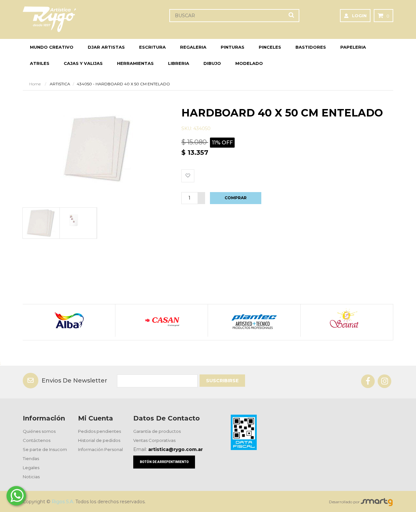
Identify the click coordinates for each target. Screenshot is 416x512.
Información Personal (100, 449)
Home (35, 83)
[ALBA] (68, 320)
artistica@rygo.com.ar (175, 449)
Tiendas (31, 458)
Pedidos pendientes (99, 431)
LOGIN (359, 15)
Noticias (31, 476)
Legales (31, 467)
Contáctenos (36, 440)
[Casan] (161, 320)
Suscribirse (222, 381)
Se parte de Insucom (45, 449)
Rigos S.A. (63, 502)
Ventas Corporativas (154, 440)
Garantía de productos (157, 431)
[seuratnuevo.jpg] (346, 320)
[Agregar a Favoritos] (187, 175)
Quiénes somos (39, 431)
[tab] (40, 223)
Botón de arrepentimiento (164, 462)
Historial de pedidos (99, 440)
